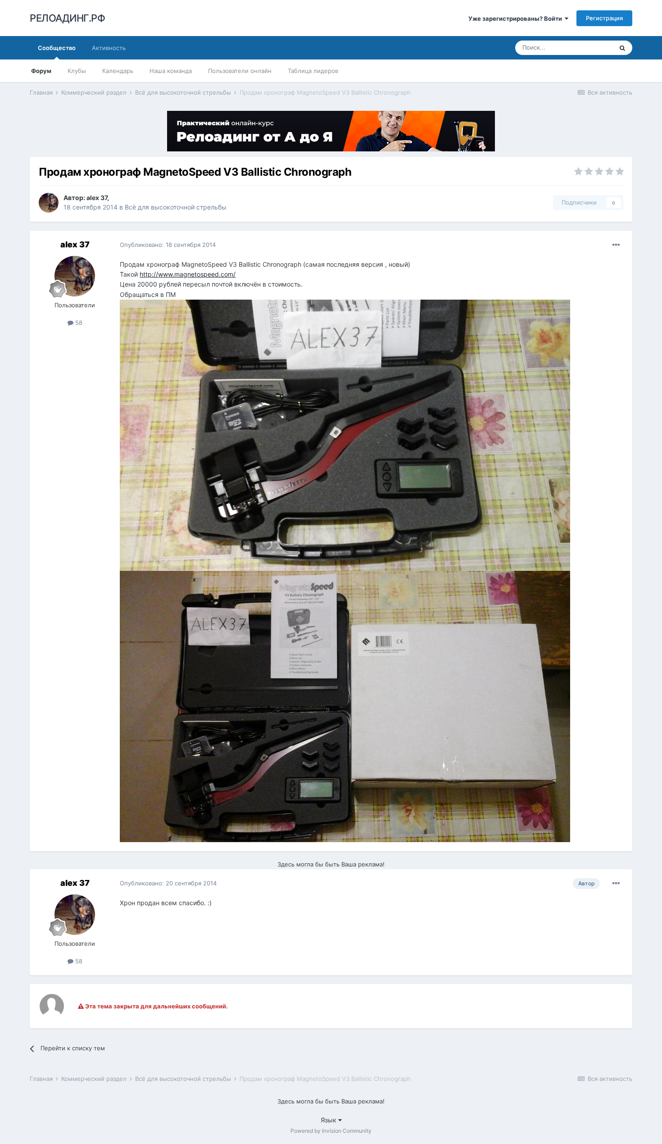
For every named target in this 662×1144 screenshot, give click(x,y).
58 (77, 322)
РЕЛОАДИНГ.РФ (67, 18)
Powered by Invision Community (331, 1130)
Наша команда (171, 70)
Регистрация (604, 18)
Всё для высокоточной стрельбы (176, 207)
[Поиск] (622, 48)
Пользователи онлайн (240, 70)
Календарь (117, 70)
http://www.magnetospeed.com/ (188, 274)
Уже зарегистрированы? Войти (516, 18)
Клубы (77, 70)
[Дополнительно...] (616, 245)
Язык (329, 1120)
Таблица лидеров (313, 70)
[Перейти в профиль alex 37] (49, 203)
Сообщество (57, 47)
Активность (109, 47)
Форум (41, 70)
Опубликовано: (168, 244)
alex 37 (96, 197)
